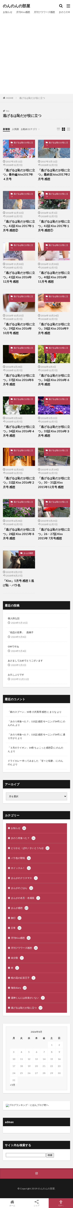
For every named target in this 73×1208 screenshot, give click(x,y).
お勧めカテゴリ (29, 129)
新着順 (6, 129)
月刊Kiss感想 (23, 12)
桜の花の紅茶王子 (22, 977)
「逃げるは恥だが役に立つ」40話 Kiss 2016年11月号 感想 (54, 277)
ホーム (12, 1205)
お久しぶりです (16, 674)
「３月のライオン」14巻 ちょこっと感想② (30, 747)
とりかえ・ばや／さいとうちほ (30, 848)
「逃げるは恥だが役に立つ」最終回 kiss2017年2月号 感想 (54, 174)
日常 (16, 927)
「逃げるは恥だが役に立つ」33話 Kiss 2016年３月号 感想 (54, 431)
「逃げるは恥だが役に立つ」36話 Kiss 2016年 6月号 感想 (54, 380)
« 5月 (12, 1084)
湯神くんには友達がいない (27, 997)
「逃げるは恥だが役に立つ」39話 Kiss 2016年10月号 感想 (19, 328)
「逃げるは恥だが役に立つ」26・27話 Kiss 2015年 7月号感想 (54, 534)
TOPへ (61, 1205)
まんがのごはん (21, 887)
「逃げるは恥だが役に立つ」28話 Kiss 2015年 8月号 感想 (19, 534)
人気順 (15, 129)
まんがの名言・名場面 (25, 897)
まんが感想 (28, 553)
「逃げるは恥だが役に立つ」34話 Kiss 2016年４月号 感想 (19, 431)
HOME (9, 97)
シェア (37, 1205)
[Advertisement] (36, 53)
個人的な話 (13, 618)
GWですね (13, 646)
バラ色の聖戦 (20, 858)
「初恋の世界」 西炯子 (20, 632)
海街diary (18, 987)
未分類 (16, 957)
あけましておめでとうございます (25, 660)
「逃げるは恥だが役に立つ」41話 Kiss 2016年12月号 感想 (19, 277)
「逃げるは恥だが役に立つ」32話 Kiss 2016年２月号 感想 (19, 482)
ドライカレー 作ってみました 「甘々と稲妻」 (31, 760)
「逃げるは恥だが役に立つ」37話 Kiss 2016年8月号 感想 (19, 380)
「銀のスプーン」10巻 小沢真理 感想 (27, 711)
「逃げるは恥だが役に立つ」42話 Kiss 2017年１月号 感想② (19, 226)
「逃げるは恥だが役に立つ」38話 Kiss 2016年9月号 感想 (54, 328)
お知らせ (7, 12)
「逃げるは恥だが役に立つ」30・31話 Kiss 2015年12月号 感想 (54, 482)
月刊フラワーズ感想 (44, 12)
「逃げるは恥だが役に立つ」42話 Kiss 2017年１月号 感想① (54, 226)
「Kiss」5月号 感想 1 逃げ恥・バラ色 (18, 583)
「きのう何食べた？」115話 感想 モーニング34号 (34, 721)
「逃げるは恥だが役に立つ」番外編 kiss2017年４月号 (19, 174)
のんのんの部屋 (16, 6)
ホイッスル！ (20, 868)
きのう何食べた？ (23, 838)
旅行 (16, 917)
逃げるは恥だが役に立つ (32, 97)
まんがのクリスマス (23, 877)
